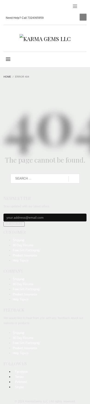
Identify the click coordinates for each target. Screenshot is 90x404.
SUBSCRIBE (14, 224)
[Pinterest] (20, 6)
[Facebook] (6, 6)
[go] (74, 179)
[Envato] (27, 6)
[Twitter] (13, 6)
